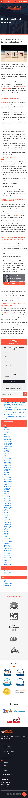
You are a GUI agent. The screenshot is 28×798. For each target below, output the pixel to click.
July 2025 (6, 450)
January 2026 (7, 439)
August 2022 (7, 509)
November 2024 (8, 464)
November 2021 (8, 522)
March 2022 (7, 517)
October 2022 (7, 505)
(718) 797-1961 (23, 1)
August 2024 (7, 469)
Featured (6, 570)
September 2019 (8, 550)
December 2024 (8, 462)
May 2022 (6, 514)
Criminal (6, 762)
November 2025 (8, 443)
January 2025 (7, 460)
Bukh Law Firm (17, 215)
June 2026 (6, 431)
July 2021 (6, 529)
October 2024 (7, 465)
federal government (11, 261)
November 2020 (8, 541)
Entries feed (7, 582)
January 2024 (7, 479)
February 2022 (7, 519)
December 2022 (8, 502)
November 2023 (8, 483)
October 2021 (7, 524)
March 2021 (7, 536)
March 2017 (7, 562)
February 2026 (7, 438)
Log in (5, 580)
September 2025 (8, 446)
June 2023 (6, 491)
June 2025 (6, 452)
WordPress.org (7, 585)
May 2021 (6, 533)
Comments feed (8, 583)
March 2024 (7, 476)
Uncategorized (7, 574)
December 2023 (8, 481)
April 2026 (6, 434)
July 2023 (6, 490)
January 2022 (7, 521)
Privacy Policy (7, 748)
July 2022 (6, 510)
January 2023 (7, 500)
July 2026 (6, 429)
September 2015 (8, 564)
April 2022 (6, 516)
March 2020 (7, 545)
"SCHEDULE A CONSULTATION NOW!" (14, 283)
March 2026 (7, 436)
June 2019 (6, 552)
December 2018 (8, 557)
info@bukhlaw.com (5, 784)
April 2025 (6, 455)
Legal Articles (7, 572)
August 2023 (7, 488)
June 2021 (6, 531)
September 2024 (8, 467)
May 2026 (6, 433)
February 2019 (7, 555)
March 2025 (7, 457)
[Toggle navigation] (1, 1)
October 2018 (7, 560)
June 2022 (6, 512)
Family (5, 765)
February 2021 (7, 538)
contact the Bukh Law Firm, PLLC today (10, 312)
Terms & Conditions (9, 751)
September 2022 (8, 507)
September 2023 (8, 486)
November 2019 (8, 548)
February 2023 (7, 498)
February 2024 (7, 477)
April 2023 (6, 495)
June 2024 (6, 472)
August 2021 (7, 528)
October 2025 (7, 445)
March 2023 (7, 496)
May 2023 (6, 493)
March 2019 (7, 554)
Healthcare (6, 770)
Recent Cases (7, 746)
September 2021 (8, 526)
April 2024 (6, 474)
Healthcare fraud (5, 102)
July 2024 (6, 471)
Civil (5, 767)
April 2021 (6, 535)
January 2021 (7, 540)
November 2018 (8, 559)
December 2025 (8, 441)
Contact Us (6, 754)
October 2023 (7, 484)
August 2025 (7, 448)
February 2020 (7, 547)
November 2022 (8, 503)
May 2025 (6, 453)
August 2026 (7, 427)
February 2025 (7, 458)
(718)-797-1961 (4, 786)
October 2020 (7, 543)
